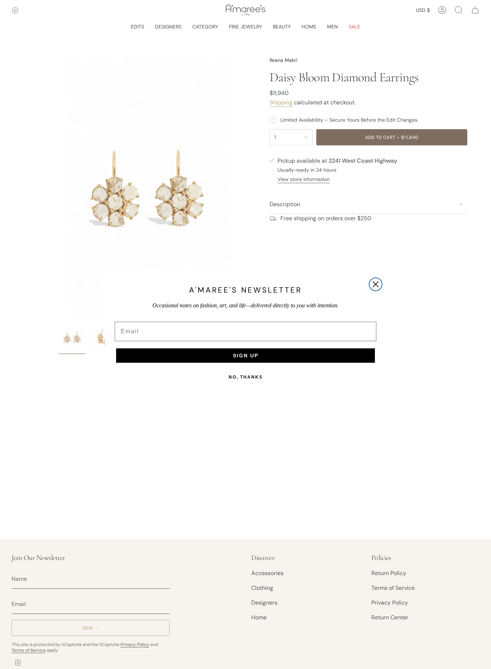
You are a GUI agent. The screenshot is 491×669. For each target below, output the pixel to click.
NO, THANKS (246, 377)
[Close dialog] (375, 284)
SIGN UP (245, 355)
